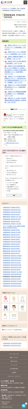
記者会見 (23, 8)
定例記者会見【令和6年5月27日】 (12, 219)
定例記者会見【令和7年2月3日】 (11, 214)
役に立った (10, 158)
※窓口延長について (7, 398)
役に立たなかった (11, 162)
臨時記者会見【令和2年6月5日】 (11, 246)
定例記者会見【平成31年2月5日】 (12, 262)
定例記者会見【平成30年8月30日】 (12, 265)
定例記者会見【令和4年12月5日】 (12, 232)
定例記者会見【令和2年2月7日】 (11, 253)
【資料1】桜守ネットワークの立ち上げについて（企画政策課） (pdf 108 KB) (15, 47)
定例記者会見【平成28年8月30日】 (12, 283)
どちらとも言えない (12, 160)
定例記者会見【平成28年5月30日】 (12, 285)
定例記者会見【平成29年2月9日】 (12, 278)
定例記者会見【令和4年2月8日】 (11, 239)
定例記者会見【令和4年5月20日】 (12, 237)
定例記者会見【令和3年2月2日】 (11, 244)
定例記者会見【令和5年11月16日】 (12, 223)
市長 (18, 8)
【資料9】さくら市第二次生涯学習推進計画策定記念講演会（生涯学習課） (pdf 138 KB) (15, 100)
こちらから (4, 403)
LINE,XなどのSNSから (13, 188)
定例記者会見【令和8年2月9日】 (11, 207)
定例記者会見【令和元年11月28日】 (12, 255)
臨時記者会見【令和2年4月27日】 (12, 251)
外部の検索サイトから (12, 186)
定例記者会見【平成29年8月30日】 (12, 274)
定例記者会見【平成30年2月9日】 (12, 269)
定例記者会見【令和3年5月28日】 (12, 241)
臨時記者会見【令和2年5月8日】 (11, 248)
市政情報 (13, 8)
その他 (8, 190)
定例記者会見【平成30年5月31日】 (12, 267)
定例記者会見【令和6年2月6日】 (11, 221)
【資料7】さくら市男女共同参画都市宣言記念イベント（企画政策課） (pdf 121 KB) (15, 87)
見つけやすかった (11, 170)
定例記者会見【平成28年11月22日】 (12, 281)
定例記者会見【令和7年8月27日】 (12, 209)
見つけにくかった (11, 174)
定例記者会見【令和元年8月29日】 (12, 258)
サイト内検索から (11, 184)
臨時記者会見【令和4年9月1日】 (11, 234)
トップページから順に (12, 182)
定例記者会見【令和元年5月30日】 (12, 260)
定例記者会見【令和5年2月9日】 (11, 230)
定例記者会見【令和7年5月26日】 (12, 212)
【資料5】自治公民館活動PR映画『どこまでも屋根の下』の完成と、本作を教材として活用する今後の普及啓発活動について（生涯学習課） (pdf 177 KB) (15, 70)
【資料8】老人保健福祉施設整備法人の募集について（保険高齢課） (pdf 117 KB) (15, 93)
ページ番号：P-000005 (20, 22)
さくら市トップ (6, 8)
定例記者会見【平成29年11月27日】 (12, 272)
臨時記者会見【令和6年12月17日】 (12, 216)
